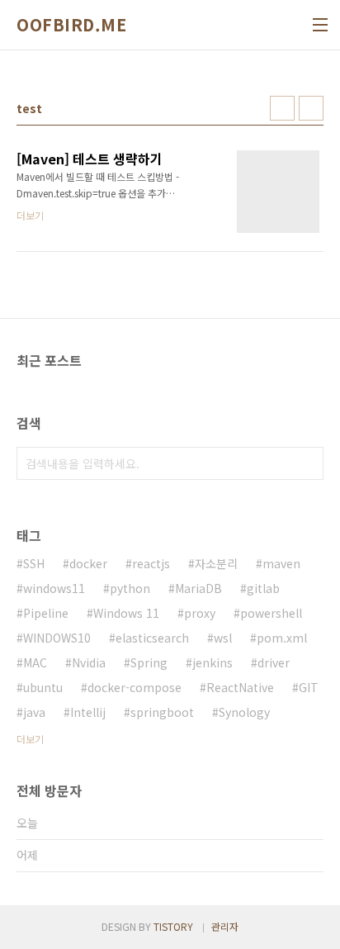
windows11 (54, 588)
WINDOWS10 (57, 637)
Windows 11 (126, 613)
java (34, 712)
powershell (271, 613)
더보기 (30, 739)
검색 (307, 463)
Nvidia (89, 662)
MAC (35, 662)
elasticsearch (152, 637)
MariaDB (198, 588)
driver (273, 662)
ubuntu (43, 687)
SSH (34, 563)
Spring (149, 662)
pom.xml (282, 637)
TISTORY (173, 926)
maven (281, 563)
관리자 (224, 926)
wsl (223, 637)
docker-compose (134, 687)
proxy (199, 613)
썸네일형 (282, 108)
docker (88, 563)
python (130, 588)
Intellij (88, 712)
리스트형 (311, 108)
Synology (244, 712)
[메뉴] (320, 25)
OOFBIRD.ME (71, 25)
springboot (162, 712)
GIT (309, 687)
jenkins (212, 662)
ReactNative (240, 687)
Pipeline (45, 613)
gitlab (263, 588)
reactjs (151, 563)
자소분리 (216, 563)
